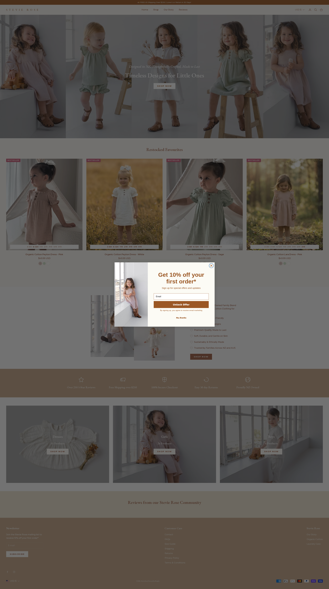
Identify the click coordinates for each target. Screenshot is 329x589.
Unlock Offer (181, 304)
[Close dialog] (211, 265)
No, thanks (181, 317)
